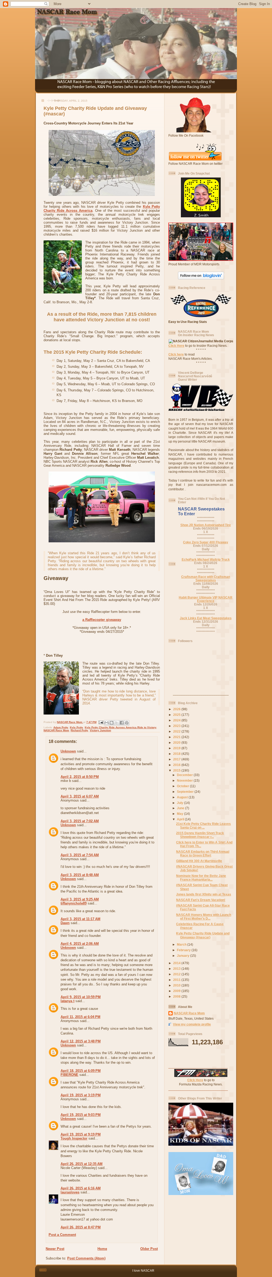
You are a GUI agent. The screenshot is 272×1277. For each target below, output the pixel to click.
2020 (177, 742)
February (184, 950)
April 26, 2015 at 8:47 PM (81, 1227)
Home (102, 1249)
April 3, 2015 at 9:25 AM (80, 899)
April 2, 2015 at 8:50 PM (80, 777)
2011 (177, 979)
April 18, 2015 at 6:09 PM (81, 1071)
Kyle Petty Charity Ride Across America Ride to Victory (120, 727)
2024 (177, 720)
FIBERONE (69, 1075)
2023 (177, 726)
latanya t (67, 1001)
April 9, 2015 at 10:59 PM (81, 997)
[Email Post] (100, 722)
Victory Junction (100, 730)
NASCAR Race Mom (56, 730)
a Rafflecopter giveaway (101, 620)
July (180, 802)
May (180, 813)
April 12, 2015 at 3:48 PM (81, 1041)
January (183, 955)
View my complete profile (192, 1024)
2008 (177, 996)
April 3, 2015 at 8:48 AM (80, 875)
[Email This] (106, 722)
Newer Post (55, 1249)
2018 (177, 753)
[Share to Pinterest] (126, 722)
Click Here (176, 345)
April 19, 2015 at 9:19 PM (81, 1134)
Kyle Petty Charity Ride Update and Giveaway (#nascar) (203, 935)
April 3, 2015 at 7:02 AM (80, 821)
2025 (177, 714)
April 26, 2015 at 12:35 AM (82, 1164)
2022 (177, 731)
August (183, 797)
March (182, 944)
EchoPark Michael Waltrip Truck (206, 559)
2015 (177, 770)
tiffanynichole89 (74, 903)
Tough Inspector (74, 1138)
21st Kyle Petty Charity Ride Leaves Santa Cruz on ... (203, 825)
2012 (177, 974)
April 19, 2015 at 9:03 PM (81, 1115)
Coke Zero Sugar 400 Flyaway (205, 542)
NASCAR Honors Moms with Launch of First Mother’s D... (203, 916)
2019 (177, 748)
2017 (177, 759)
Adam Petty (60, 727)
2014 (177, 963)
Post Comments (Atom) (86, 1258)
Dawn (65, 923)
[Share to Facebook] (121, 722)
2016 (177, 765)
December (185, 775)
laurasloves (70, 1192)
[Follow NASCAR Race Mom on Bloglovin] (201, 278)
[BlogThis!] (111, 722)
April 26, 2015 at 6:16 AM (81, 1188)
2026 (177, 709)
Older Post (149, 1249)
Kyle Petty (76, 727)
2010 (177, 985)
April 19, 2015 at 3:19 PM (81, 1095)
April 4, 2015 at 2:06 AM (80, 944)
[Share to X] (116, 722)
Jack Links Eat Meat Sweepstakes (206, 618)
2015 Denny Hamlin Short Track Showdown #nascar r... (200, 834)
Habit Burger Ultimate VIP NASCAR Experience (205, 599)
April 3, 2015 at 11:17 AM (80, 919)
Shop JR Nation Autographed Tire (205, 525)
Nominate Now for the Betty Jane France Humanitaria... (201, 877)
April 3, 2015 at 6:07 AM (80, 796)
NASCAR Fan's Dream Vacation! (200, 900)
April (181, 819)
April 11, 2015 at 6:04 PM (80, 1017)
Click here (176, 354)
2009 (177, 991)
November (185, 780)
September (185, 791)
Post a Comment (62, 1235)
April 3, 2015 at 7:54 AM (80, 855)
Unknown (68, 751)
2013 (177, 968)
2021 (177, 737)
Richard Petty (79, 730)
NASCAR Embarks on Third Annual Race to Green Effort (202, 853)
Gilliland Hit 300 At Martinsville (199, 861)
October (183, 786)
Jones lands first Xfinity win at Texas (203, 894)
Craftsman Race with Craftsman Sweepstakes (205, 578)
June (181, 808)
